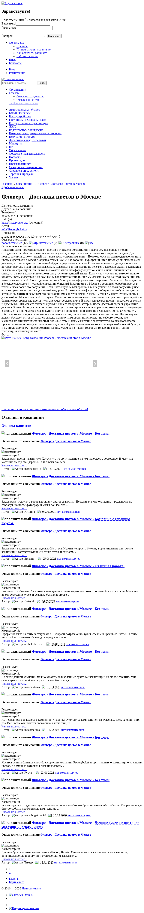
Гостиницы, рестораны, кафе (27, 119)
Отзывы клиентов (28, 99)
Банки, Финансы (20, 113)
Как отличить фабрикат (31, 52)
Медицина (15, 143)
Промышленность (20, 163)
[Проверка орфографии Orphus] (20, 894)
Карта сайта (16, 882)
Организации (17, 89)
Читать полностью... (14, 465)
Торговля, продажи (21, 174)
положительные (12, 242)
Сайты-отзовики (27, 56)
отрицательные (43, 242)
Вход (12, 69)
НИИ (12, 146)
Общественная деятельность (27, 153)
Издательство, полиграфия (26, 129)
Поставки (15, 157)
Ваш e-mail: (9, 28)
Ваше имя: (8, 23)
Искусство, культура (22, 136)
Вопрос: (7, 35)
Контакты (15, 63)
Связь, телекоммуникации (26, 167)
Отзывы (14, 93)
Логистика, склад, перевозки (27, 140)
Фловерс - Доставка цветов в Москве (61, 183)
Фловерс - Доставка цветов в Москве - (71, 433)
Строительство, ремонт (24, 170)
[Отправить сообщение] (12, 3)
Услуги (13, 177)
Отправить (54, 36)
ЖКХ (12, 126)
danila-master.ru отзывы (23, 103)
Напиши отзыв (31, 888)
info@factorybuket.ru (14, 229)
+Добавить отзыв (13, 187)
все (91, 242)
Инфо (12, 59)
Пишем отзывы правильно (33, 49)
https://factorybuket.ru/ (15, 222)
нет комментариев (74, 468)
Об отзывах (16, 42)
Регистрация (17, 72)
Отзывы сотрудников (30, 96)
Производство (18, 160)
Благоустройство (20, 116)
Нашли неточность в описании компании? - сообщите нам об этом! (45, 409)
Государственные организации (28, 123)
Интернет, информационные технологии (35, 133)
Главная (7, 183)
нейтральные (71, 242)
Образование (17, 150)
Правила (22, 46)
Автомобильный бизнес (24, 109)
